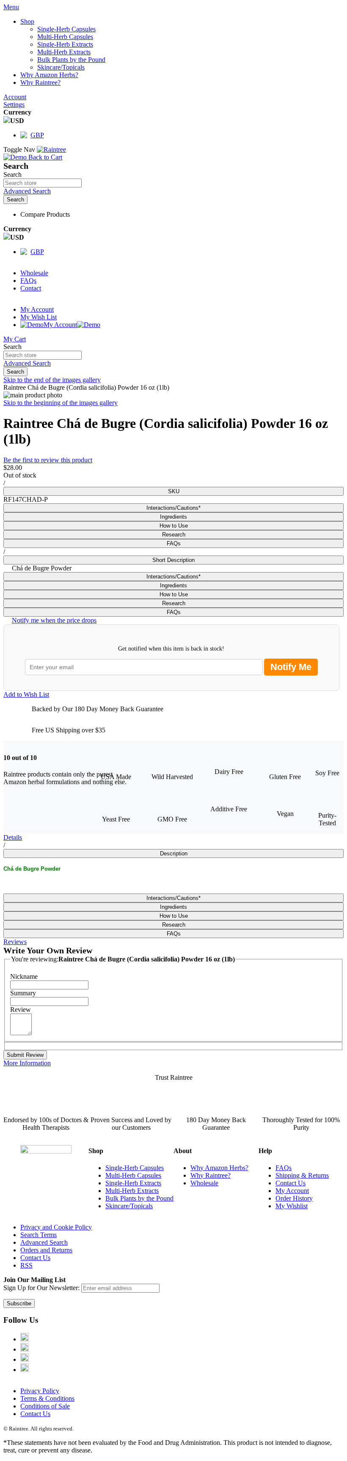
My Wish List (38, 317)
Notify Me (290, 667)
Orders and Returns (46, 1250)
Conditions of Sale (45, 1406)
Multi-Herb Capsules (133, 1175)
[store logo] (51, 149)
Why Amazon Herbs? (219, 1167)
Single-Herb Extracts (133, 1183)
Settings (14, 104)
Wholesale (34, 273)
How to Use (174, 525)
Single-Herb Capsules (134, 1167)
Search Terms (38, 1234)
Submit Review (25, 1055)
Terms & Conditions (47, 1398)
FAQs (28, 280)
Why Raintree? (210, 1175)
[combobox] (42, 183)
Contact (30, 288)
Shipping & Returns (302, 1175)
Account (14, 97)
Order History (294, 1198)
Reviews (15, 941)
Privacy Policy (39, 1390)
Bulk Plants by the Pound (139, 1198)
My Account (37, 309)
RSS (26, 1265)
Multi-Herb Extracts (132, 1190)
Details (12, 837)
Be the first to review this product (47, 460)
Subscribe (19, 1303)
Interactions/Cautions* (173, 508)
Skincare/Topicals (129, 1206)
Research (173, 534)
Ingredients (173, 517)
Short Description (173, 560)
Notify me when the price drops (54, 620)
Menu (11, 7)
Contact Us (290, 1183)
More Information (27, 1063)
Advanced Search (27, 191)
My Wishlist (291, 1206)
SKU (173, 491)
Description (173, 853)
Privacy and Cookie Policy (56, 1227)
